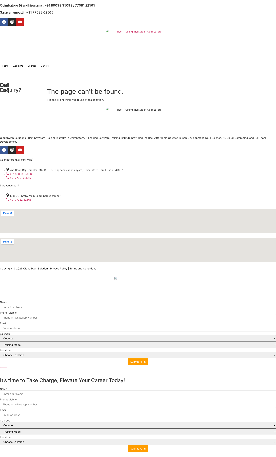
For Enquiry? (10, 87)
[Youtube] (20, 22)
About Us (18, 65)
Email (3, 323)
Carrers (45, 65)
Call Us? (4, 87)
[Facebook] (4, 22)
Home (5, 65)
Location (5, 350)
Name (3, 302)
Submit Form (138, 361)
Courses (32, 65)
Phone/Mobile (8, 312)
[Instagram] (12, 22)
